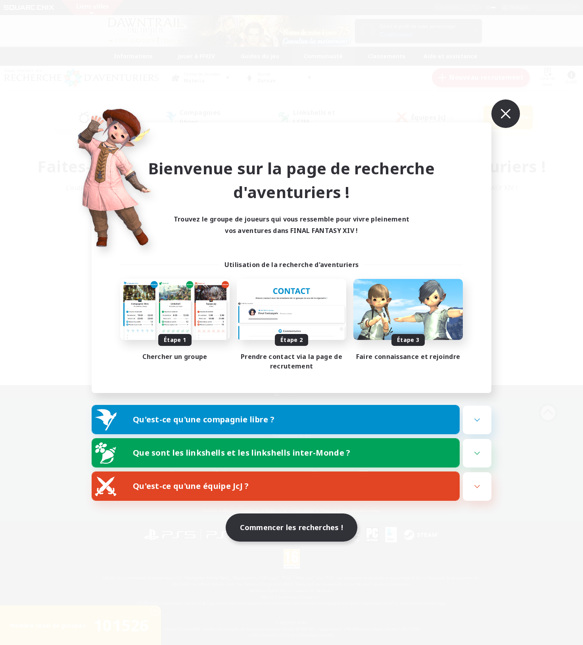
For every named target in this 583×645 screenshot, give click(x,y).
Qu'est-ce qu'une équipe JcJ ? (191, 486)
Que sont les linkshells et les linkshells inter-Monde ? (242, 452)
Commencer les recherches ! (291, 527)
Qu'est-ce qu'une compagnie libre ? (203, 419)
